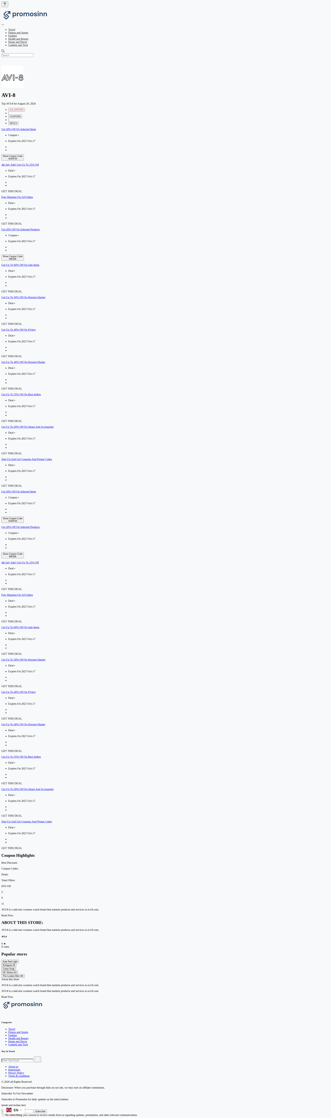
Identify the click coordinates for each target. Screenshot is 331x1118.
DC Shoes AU (10, 972)
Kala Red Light (10, 961)
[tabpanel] (165, 307)
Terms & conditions (19, 1075)
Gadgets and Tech (18, 45)
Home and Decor (17, 41)
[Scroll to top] (4, 4)
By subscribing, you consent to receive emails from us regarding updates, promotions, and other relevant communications (71, 1115)
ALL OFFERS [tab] (16, 109)
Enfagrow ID (9, 965)
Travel (11, 29)
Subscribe (40, 1111)
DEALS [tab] (13, 123)
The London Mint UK (13, 976)
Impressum (14, 1069)
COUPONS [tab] (15, 116)
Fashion (12, 35)
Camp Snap (8, 968)
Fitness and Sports (18, 32)
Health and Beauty (18, 38)
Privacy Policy (16, 1072)
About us (13, 1066)
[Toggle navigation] (2, 24)
